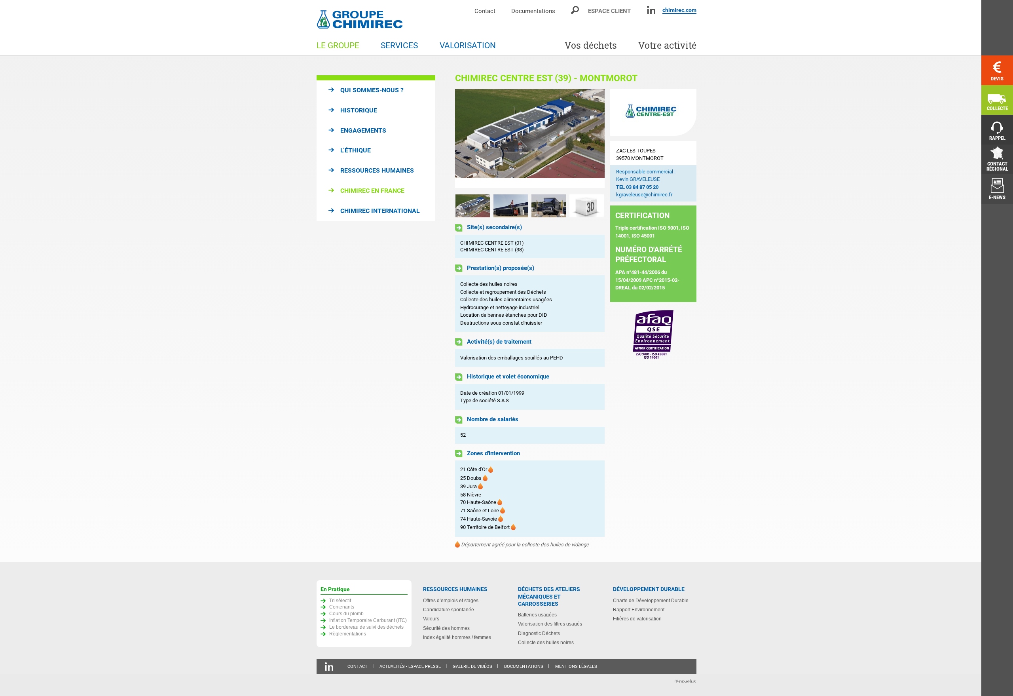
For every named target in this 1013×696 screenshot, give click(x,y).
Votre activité (667, 45)
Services (399, 45)
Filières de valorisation (637, 618)
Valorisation (468, 45)
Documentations (533, 11)
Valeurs (431, 618)
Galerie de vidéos (472, 666)
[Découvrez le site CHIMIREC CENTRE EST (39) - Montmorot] (586, 205)
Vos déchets (591, 45)
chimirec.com (679, 10)
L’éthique (355, 150)
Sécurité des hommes (446, 628)
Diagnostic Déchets (539, 633)
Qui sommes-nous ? (372, 90)
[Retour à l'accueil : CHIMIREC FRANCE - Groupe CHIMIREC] (361, 20)
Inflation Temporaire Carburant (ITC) (368, 620)
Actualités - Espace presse (410, 666)
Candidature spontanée (448, 609)
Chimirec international (380, 211)
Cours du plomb (346, 613)
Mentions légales (576, 666)
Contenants (341, 606)
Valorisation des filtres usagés (550, 623)
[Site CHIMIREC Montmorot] (548, 205)
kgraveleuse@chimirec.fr (644, 195)
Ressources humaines (377, 170)
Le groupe (338, 45)
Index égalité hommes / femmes (457, 637)
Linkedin (651, 10)
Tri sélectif (340, 600)
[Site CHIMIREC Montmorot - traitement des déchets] (510, 205)
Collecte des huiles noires (546, 642)
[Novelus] (684, 682)
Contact (484, 11)
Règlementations (347, 633)
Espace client (609, 11)
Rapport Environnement (638, 609)
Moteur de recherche (575, 10)
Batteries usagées (537, 614)
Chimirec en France (372, 190)
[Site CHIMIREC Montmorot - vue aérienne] (530, 138)
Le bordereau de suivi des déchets (366, 626)
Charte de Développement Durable (651, 600)
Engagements (363, 130)
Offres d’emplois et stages (450, 600)
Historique (358, 110)
